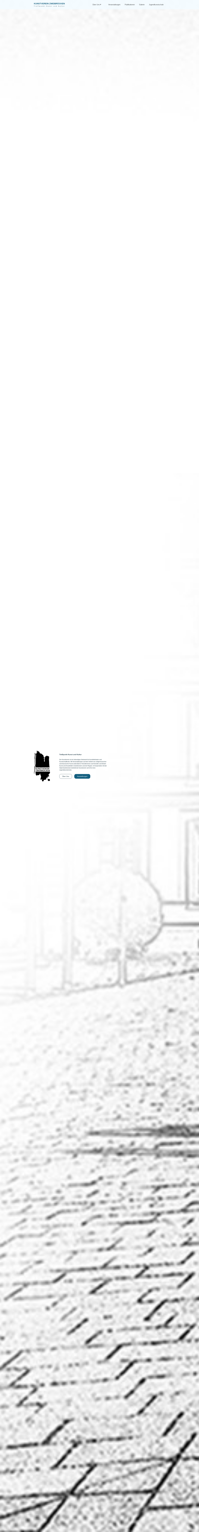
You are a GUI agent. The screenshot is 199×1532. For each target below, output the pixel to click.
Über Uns (96, 5)
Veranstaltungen (114, 5)
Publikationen (130, 5)
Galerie (142, 5)
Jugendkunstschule (156, 5)
